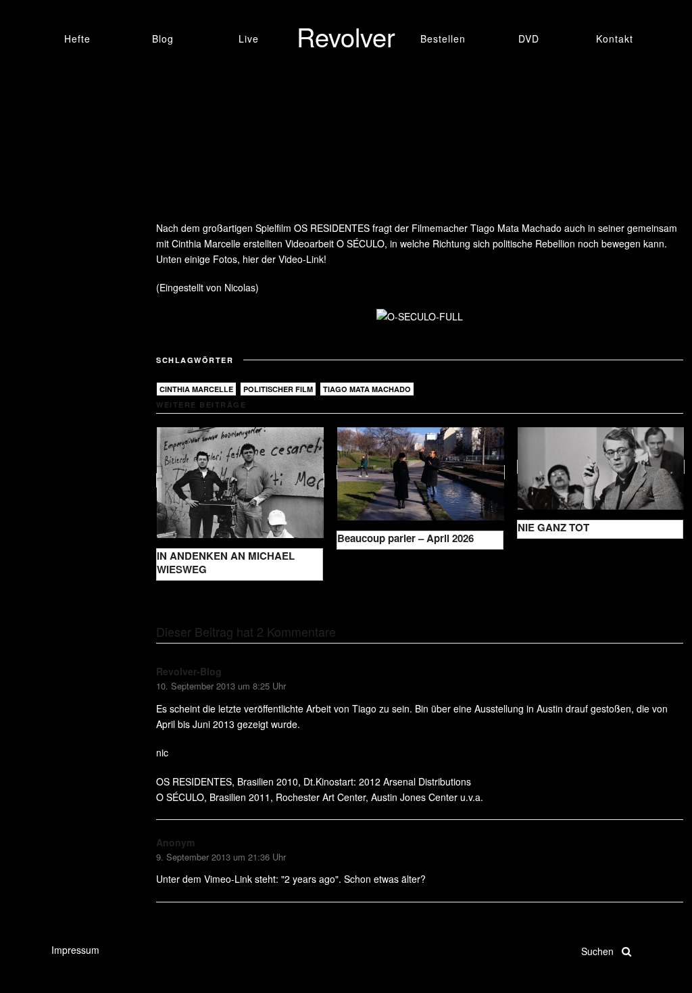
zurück (181, 601)
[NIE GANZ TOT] (601, 467)
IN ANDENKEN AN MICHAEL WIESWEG (226, 562)
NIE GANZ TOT (553, 527)
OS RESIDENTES (332, 228)
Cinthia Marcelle (196, 389)
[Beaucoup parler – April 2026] (421, 472)
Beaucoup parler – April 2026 (405, 538)
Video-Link (301, 259)
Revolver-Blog (189, 671)
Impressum (75, 949)
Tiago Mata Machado (367, 389)
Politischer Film (278, 389)
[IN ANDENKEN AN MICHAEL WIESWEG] (240, 480)
